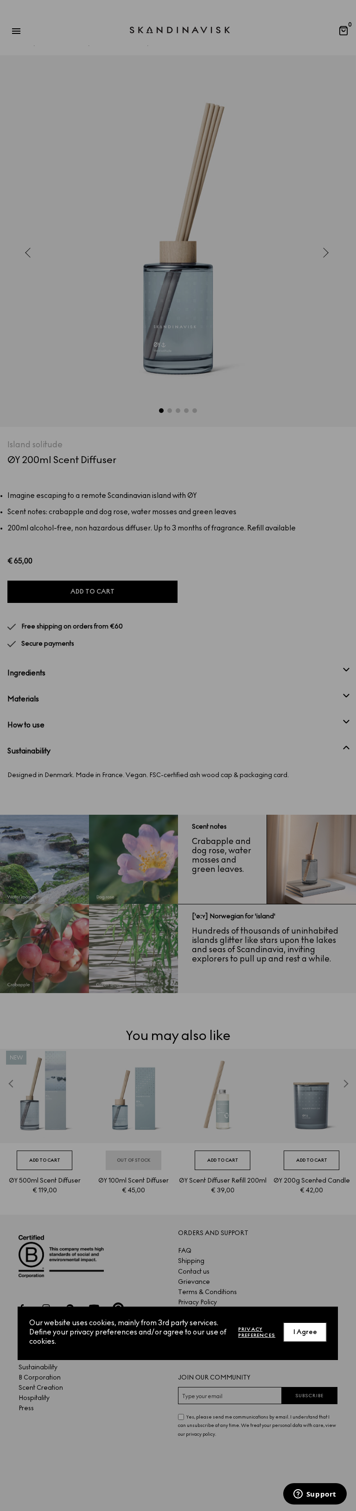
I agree (305, 1332)
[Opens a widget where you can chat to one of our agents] (315, 1494)
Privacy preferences (256, 1332)
